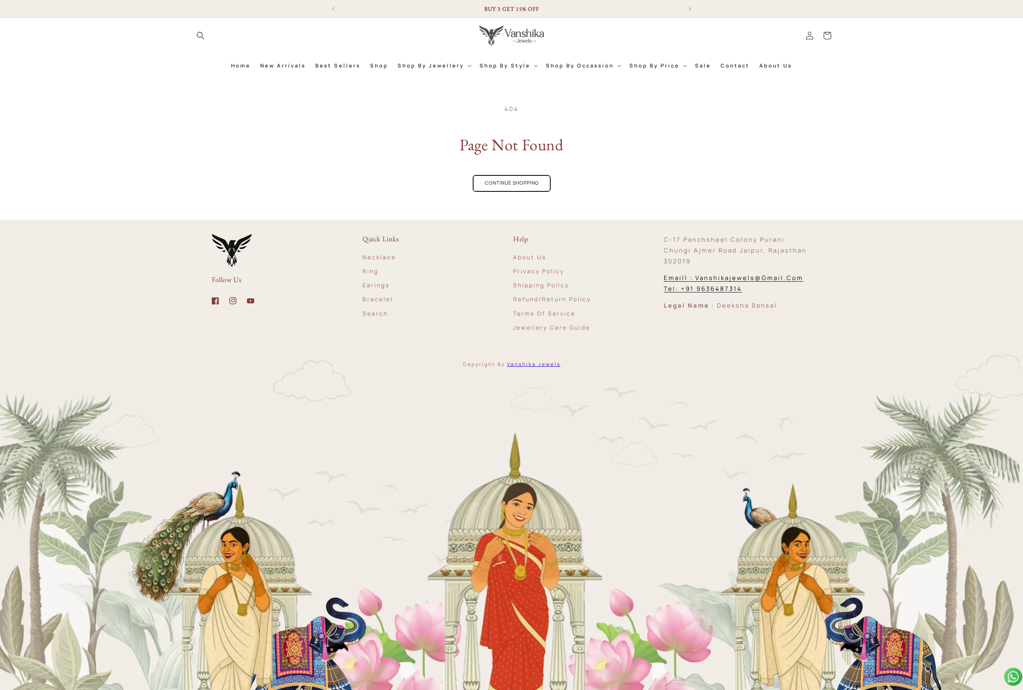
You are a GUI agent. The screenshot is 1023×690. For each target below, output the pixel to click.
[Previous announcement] (333, 9)
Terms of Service (544, 313)
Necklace (379, 256)
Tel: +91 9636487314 (703, 288)
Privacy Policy (538, 270)
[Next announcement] (690, 9)
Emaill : (679, 278)
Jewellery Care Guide (551, 327)
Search (375, 313)
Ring (370, 270)
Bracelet (378, 299)
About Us (529, 256)
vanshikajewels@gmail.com (749, 278)
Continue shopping (512, 182)
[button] (200, 35)
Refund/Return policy (552, 299)
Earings (376, 284)
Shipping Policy (541, 284)
